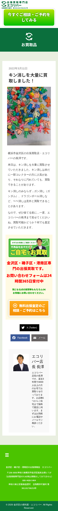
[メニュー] (7, 455)
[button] (29, 17)
